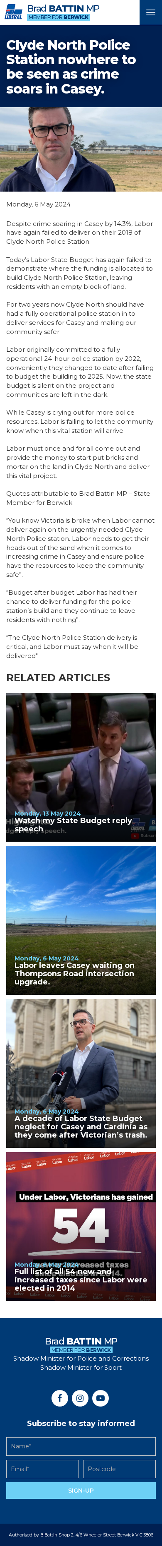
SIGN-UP (81, 1490)
